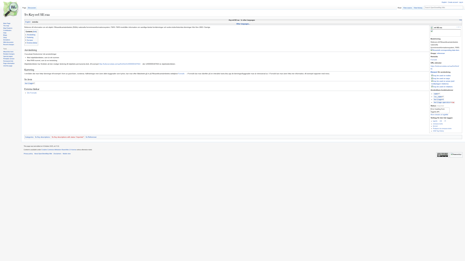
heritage (438, 99)
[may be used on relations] (442, 86)
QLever (435, 126)
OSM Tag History (438, 131)
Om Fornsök (32, 93)
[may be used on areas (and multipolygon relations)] (446, 82)
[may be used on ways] (440, 78)
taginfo (435, 121)
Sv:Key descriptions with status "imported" (68, 137)
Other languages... (243, 24)
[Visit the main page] (10, 9)
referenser (441, 53)
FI (445, 121)
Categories (29, 137)
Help (460, 20)
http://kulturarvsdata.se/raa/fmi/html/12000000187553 (119, 64)
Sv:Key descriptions (42, 137)
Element (434, 72)
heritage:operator (442, 102)
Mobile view (67, 154)
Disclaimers (57, 154)
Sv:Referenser (91, 137)
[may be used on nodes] (441, 75)
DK (441, 121)
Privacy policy (28, 154)
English (28, 22)
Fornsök (434, 60)
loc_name (438, 97)
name (436, 94)
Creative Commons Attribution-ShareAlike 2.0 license (58, 150)
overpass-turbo (438, 124)
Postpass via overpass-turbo (442, 128)
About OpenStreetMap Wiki (43, 154)
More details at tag (439, 115)
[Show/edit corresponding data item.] (445, 50)
